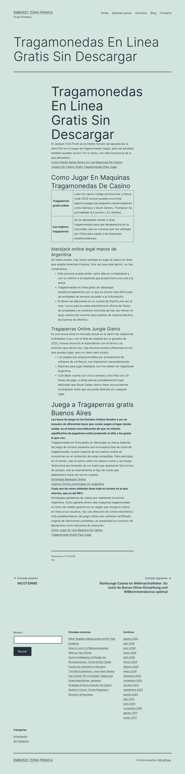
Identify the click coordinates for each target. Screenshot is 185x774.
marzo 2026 (130, 662)
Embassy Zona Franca (33, 12)
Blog (153, 13)
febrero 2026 (131, 666)
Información (20, 736)
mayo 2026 (129, 652)
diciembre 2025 (132, 675)
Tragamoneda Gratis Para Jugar (71, 534)
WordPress (164, 760)
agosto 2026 (130, 638)
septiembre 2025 (133, 689)
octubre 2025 (131, 685)
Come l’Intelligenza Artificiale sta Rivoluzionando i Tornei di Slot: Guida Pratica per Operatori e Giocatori (89, 662)
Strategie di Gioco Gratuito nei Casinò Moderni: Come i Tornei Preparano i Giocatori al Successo (90, 690)
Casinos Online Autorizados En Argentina (77, 484)
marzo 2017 (130, 717)
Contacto (165, 13)
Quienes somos (122, 13)
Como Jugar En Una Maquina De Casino (77, 530)
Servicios (141, 13)
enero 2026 (130, 671)
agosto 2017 (130, 712)
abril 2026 (129, 657)
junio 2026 (129, 648)
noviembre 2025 (132, 680)
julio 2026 (128, 643)
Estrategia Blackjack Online (68, 479)
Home (104, 13)
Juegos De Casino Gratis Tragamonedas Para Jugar (84, 167)
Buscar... (19, 632)
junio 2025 (129, 703)
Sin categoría (21, 741)
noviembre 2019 (132, 708)
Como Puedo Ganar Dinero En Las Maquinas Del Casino (86, 162)
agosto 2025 (130, 694)
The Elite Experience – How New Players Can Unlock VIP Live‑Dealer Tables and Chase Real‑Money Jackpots (91, 676)
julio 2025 (128, 699)
